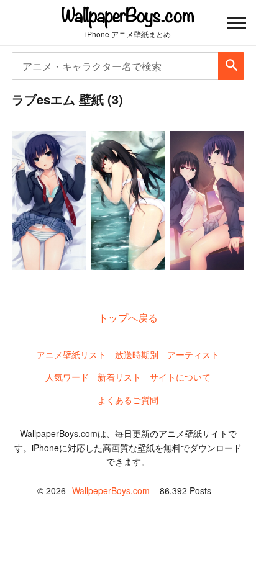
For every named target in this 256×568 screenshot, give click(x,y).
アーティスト (193, 354)
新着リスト (119, 377)
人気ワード (67, 377)
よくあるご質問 (128, 400)
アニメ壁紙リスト (71, 354)
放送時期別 (136, 354)
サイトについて (180, 377)
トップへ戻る (128, 317)
